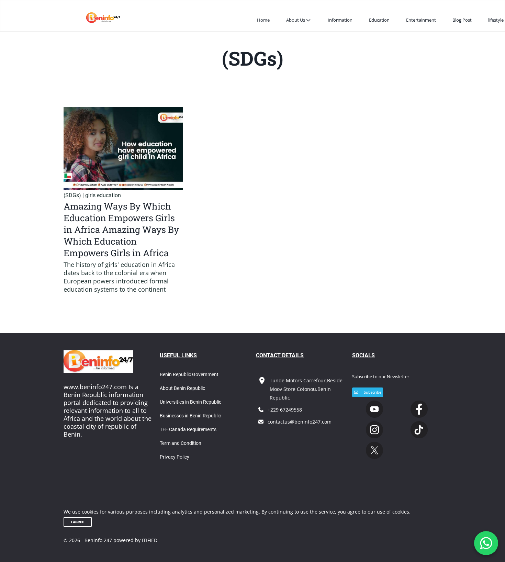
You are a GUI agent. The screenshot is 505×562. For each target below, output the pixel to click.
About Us (295, 20)
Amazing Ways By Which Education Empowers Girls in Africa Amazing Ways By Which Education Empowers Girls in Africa (121, 229)
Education (379, 20)
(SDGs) (72, 195)
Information (340, 20)
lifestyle (496, 20)
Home (263, 20)
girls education (103, 195)
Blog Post (462, 20)
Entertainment (421, 20)
